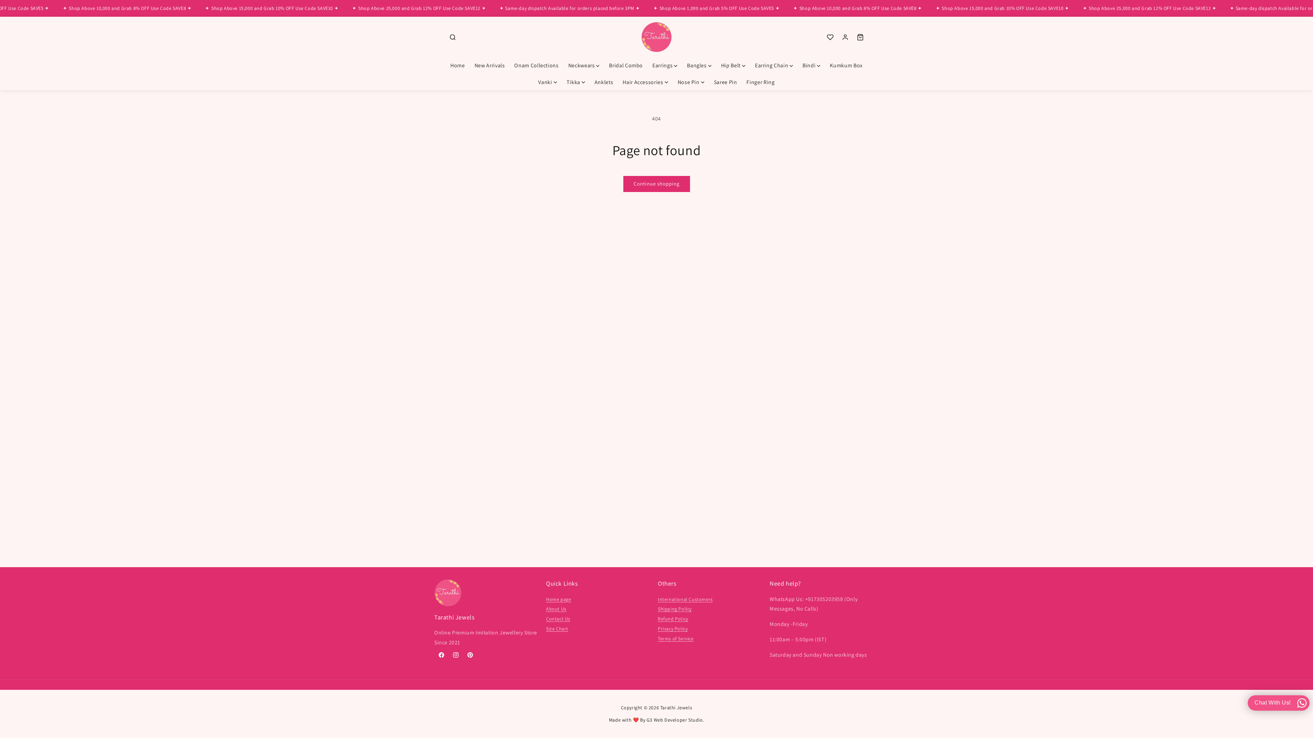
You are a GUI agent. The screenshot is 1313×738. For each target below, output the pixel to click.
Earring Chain (771, 65)
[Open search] (453, 37)
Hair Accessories (643, 82)
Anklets (604, 82)
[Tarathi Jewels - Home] (656, 37)
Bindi (809, 65)
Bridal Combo (626, 65)
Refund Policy (673, 619)
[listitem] (830, 37)
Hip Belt (731, 65)
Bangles (696, 65)
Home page (558, 599)
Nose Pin (689, 82)
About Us (556, 609)
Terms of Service (676, 639)
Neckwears (581, 65)
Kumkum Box (846, 65)
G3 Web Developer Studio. (675, 720)
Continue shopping (657, 183)
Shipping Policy (675, 609)
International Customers (685, 599)
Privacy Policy (673, 629)
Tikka (573, 82)
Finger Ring (760, 82)
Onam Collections (536, 65)
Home (457, 65)
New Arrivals (490, 65)
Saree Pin (725, 82)
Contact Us (558, 619)
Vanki (545, 82)
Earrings (662, 65)
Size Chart (557, 629)
